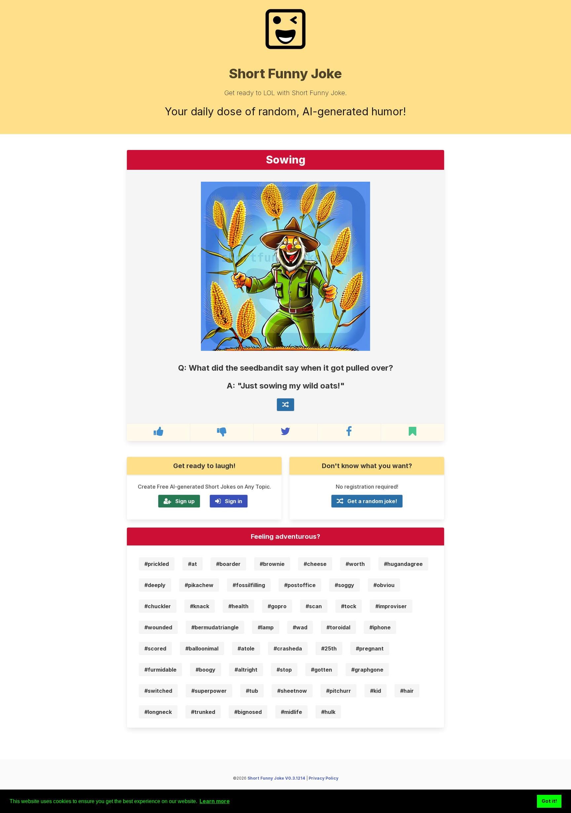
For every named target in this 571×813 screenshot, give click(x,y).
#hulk (328, 712)
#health (238, 606)
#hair (407, 690)
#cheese (315, 564)
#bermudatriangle (215, 627)
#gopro (277, 606)
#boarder (228, 564)
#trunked (203, 712)
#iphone (380, 627)
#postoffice (300, 585)
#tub (252, 690)
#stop (284, 669)
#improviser (391, 606)
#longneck (158, 712)
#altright (246, 669)
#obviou (384, 585)
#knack (199, 606)
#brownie (272, 564)
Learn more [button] (215, 801)
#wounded (158, 627)
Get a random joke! (372, 501)
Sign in (233, 501)
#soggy (344, 585)
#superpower (209, 690)
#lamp (266, 627)
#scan (314, 606)
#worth (355, 564)
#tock (348, 606)
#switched (158, 690)
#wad (300, 627)
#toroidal (338, 627)
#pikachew (199, 585)
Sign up (185, 501)
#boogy (205, 669)
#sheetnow (292, 690)
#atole (246, 648)
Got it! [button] (549, 801)
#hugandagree (403, 564)
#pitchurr (338, 690)
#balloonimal (201, 648)
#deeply (155, 585)
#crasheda (288, 648)
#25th (329, 648)
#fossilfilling (249, 585)
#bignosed (248, 712)
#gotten (321, 669)
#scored (155, 648)
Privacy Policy (323, 778)
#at (192, 564)
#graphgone (367, 669)
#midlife (291, 712)
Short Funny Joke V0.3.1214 (276, 778)
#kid (375, 690)
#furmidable (160, 669)
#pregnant (370, 648)
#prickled (156, 564)
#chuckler (157, 606)
